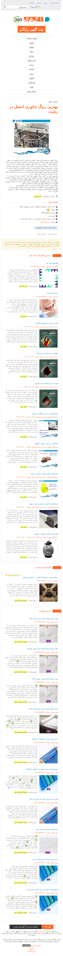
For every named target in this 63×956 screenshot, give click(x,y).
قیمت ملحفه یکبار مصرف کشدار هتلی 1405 (43, 709)
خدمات (31, 65)
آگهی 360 (42, 931)
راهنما (32, 3)
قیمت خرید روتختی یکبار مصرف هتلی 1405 (43, 618)
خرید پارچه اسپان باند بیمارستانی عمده (45, 859)
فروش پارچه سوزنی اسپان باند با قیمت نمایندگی (42, 769)
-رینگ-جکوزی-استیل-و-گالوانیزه (45, 227)
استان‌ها (31, 949)
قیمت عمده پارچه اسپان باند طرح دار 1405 (43, 799)
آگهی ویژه (34, 7)
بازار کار (31, 56)
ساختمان (31, 69)
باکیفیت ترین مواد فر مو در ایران (47, 353)
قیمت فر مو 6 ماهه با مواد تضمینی (46, 383)
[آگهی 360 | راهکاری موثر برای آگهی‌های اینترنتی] (31, 19)
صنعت (31, 74)
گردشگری (31, 83)
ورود (45, 3)
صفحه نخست (54, 3)
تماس (31, 947)
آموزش (31, 43)
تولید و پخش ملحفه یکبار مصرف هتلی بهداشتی (42, 648)
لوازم (31, 87)
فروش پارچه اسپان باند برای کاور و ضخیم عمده (42, 889)
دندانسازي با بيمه (52, 293)
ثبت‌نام (39, 3)
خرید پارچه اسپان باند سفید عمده (47, 829)
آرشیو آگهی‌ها (31, 951)
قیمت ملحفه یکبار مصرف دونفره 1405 (45, 679)
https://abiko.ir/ (45, 222)
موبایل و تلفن (31, 91)
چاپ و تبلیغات (31, 60)
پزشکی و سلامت (31, 38)
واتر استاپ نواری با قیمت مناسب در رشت (44, 473)
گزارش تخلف (41, 234)
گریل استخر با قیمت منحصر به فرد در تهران (43, 504)
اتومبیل (31, 47)
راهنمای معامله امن (39, 246)
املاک (31, 52)
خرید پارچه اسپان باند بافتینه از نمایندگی (45, 739)
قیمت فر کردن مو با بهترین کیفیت (47, 323)
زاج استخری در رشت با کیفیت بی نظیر (45, 413)
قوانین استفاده (32, 945)
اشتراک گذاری (52, 234)
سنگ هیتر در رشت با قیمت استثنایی (46, 443)
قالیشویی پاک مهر (52, 263)
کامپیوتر (31, 78)
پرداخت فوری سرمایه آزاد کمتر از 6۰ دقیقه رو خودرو (40, 577)
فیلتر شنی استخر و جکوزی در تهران (46, 534)
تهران (49, 216)
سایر (49, 102)
